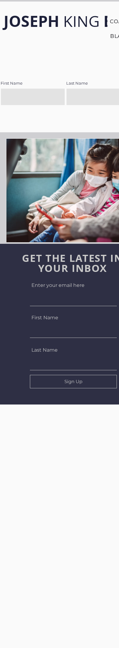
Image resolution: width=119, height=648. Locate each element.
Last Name (44, 350)
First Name (44, 317)
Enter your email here (58, 285)
